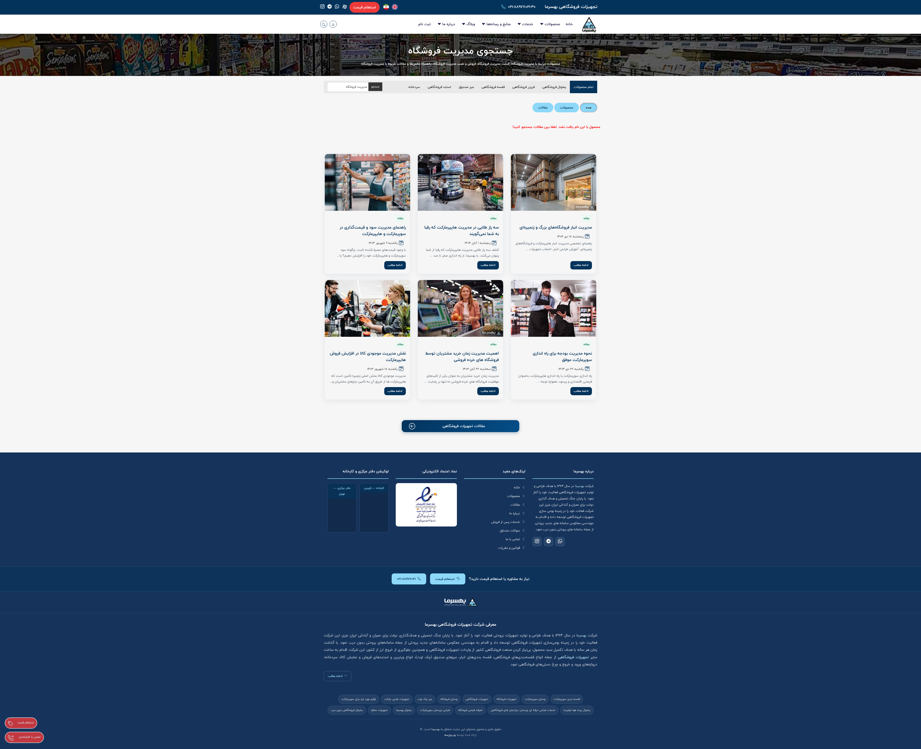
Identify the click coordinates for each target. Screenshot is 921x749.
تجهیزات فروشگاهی (477, 699)
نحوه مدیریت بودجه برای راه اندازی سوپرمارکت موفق (562, 356)
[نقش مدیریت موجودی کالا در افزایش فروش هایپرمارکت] (367, 308)
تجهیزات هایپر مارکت (396, 699)
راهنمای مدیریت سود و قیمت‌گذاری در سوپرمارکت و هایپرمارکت (373, 230)
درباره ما (448, 24)
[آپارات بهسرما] (344, 6)
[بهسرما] (386, 7)
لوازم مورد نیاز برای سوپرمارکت (358, 699)
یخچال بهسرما (404, 710)
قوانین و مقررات (509, 548)
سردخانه (414, 87)
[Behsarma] (395, 7)
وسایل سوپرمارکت (535, 699)
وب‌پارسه (450, 735)
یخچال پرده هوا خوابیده (576, 710)
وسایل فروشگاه (448, 699)
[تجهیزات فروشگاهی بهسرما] (589, 24)
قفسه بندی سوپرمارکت (567, 699)
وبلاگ (470, 24)
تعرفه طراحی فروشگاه (470, 710)
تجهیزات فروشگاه (506, 699)
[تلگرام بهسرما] (329, 7)
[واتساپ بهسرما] (337, 7)
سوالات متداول (510, 530)
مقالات (515, 505)
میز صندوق (466, 87)
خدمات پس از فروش (505, 522)
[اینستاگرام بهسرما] (322, 7)
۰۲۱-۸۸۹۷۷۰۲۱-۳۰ (522, 7)
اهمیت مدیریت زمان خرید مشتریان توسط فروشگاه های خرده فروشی (462, 356)
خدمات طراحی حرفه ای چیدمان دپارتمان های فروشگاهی (523, 710)
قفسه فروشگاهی (493, 87)
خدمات (527, 24)
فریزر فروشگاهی (523, 87)
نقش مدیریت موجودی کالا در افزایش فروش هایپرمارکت (368, 356)
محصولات (552, 24)
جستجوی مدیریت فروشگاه (460, 51)
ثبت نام (424, 24)
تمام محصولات (583, 87)
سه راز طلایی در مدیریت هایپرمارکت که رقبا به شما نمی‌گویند (461, 230)
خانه (569, 24)
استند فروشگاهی (439, 87)
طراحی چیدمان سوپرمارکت (435, 710)
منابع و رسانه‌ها (498, 24)
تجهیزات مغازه (379, 710)
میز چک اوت (425, 699)
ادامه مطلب (581, 265)
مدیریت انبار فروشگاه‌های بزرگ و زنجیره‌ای (556, 227)
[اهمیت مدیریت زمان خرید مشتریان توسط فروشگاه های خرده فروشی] (460, 308)
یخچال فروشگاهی (554, 87)
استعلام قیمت (364, 7)
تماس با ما (513, 539)
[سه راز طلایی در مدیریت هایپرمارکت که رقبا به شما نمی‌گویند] (460, 182)
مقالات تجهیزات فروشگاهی (464, 426)
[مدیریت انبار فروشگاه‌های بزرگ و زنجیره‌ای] (553, 182)
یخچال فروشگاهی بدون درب (347, 710)
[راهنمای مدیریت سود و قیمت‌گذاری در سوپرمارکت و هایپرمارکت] (367, 182)
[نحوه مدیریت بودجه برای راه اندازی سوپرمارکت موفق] (553, 308)
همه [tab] (588, 107)
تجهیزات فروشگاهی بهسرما (571, 7)
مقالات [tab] (543, 107)
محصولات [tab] (566, 107)
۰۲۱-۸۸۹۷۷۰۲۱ (406, 579)
